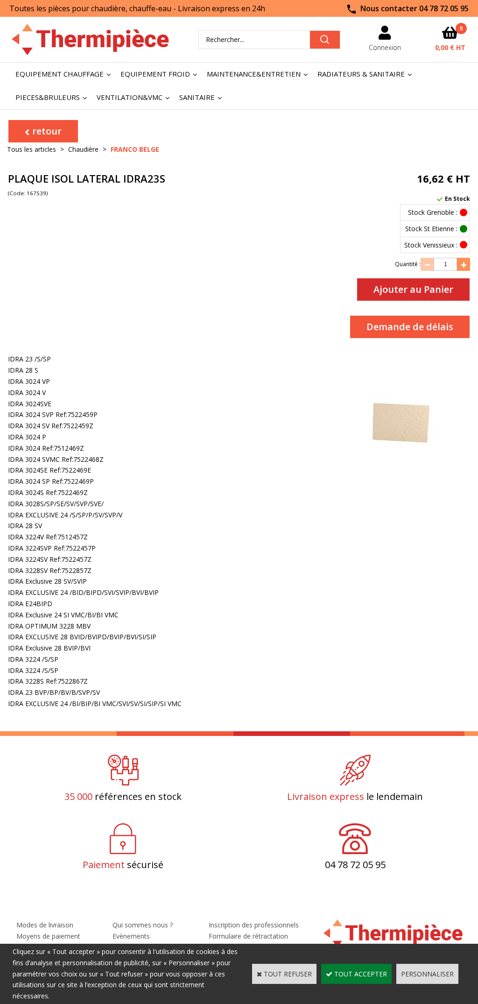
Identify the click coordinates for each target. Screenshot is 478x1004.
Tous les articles (31, 149)
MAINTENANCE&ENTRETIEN (254, 73)
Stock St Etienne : (431, 228)
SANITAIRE (197, 97)
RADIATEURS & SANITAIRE (361, 73)
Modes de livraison (44, 924)
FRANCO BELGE (135, 149)
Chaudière (83, 149)
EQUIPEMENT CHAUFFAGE (59, 73)
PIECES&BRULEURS (47, 97)
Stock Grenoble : (432, 212)
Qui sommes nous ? (142, 924)
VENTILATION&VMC (129, 97)
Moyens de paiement (48, 936)
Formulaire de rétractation (248, 936)
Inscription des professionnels (254, 924)
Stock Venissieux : (430, 244)
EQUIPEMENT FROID (155, 73)
